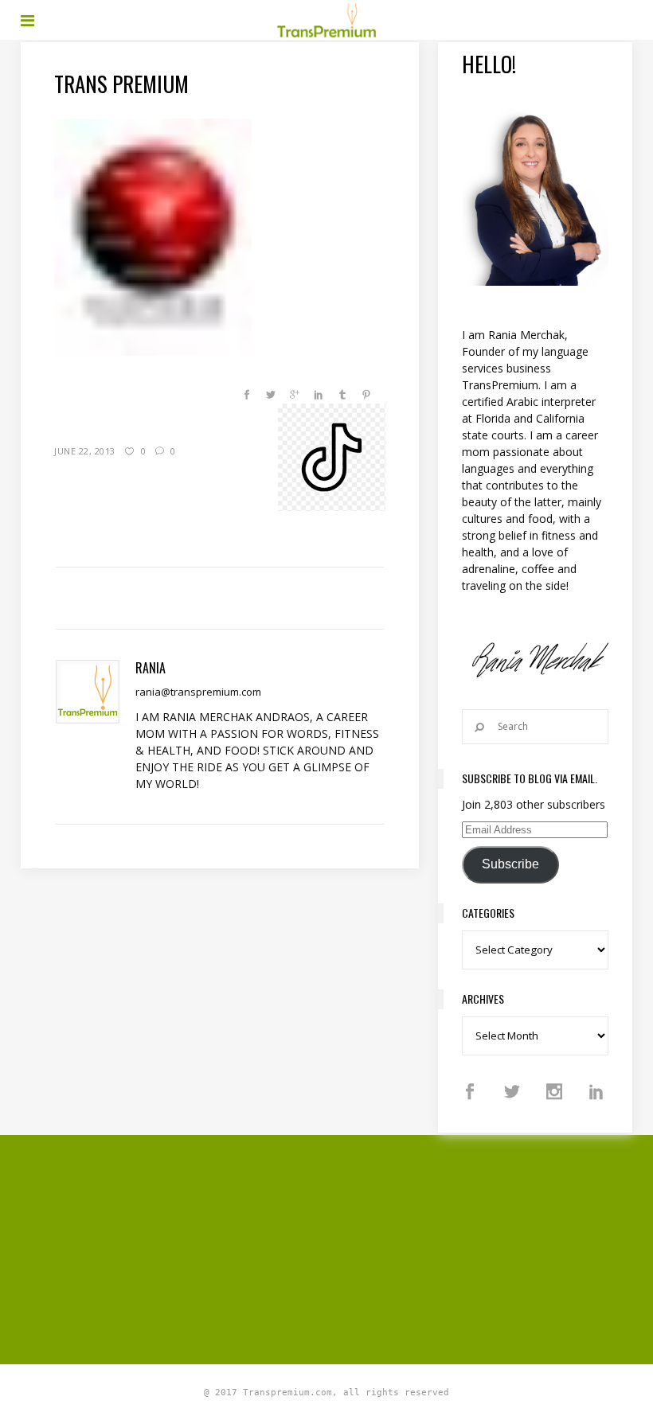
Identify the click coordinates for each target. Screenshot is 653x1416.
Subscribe (510, 864)
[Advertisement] (337, 1247)
